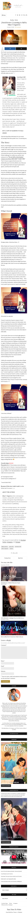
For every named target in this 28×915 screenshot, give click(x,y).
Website (3, 671)
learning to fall (18, 546)
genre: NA (11, 546)
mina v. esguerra (5, 548)
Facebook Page (4, 903)
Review (16, 20)
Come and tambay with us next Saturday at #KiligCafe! (11, 881)
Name (3, 661)
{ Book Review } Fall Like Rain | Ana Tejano (10, 582)
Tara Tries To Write (14, 910)
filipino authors (5, 546)
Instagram (10, 542)
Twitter (4, 542)
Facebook (23, 540)
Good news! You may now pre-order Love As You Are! (11, 876)
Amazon (4, 132)
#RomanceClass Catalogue (6, 904)
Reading (12, 20)
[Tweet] (21, 48)
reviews (11, 548)
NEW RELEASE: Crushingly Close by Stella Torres (12, 618)
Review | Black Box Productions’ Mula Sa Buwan (12, 636)
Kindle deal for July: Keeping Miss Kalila (8, 878)
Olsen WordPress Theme (11, 912)
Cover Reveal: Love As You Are (7, 873)
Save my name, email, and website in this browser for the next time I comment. (14, 677)
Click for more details (6, 785)
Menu (4, 15)
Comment (4, 645)
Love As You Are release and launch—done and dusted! (11, 871)
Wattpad (17, 542)
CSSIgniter (20, 912)
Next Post (20, 558)
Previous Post (7, 558)
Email (2, 666)
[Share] (10, 48)
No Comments (18, 27)
